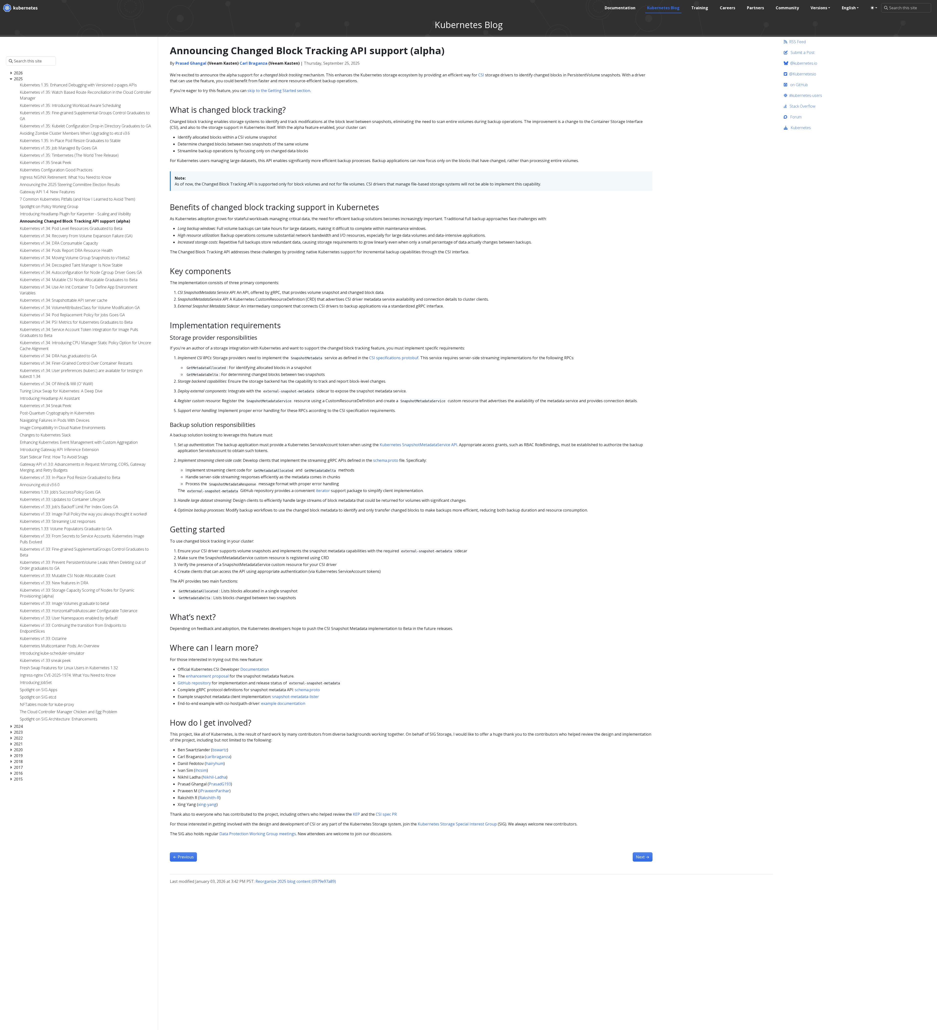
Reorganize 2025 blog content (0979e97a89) (295, 881)
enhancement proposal (207, 676)
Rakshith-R (209, 797)
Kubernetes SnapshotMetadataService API (418, 444)
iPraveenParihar (214, 790)
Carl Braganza (253, 63)
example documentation (283, 703)
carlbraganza (218, 756)
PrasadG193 (220, 784)
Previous (183, 857)
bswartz (219, 749)
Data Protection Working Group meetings (257, 833)
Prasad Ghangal (190, 63)
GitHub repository (194, 683)
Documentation (254, 669)
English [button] (849, 7)
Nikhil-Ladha (214, 777)
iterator (323, 490)
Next (642, 857)
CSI (481, 75)
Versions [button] (819, 7)
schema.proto (385, 460)
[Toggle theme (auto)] (873, 8)
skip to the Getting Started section (278, 90)
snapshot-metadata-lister (295, 696)
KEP (356, 814)
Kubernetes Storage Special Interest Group (457, 824)
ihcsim (201, 770)
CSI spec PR (386, 814)
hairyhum (215, 763)
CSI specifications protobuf (393, 357)
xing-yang (207, 804)
